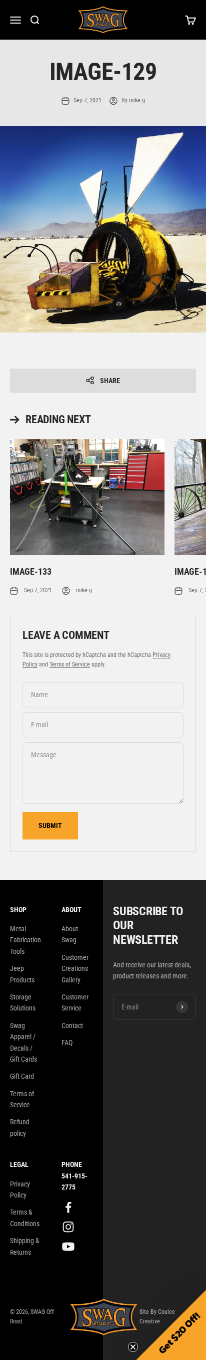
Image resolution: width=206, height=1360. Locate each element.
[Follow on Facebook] (68, 1207)
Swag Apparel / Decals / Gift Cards (23, 1042)
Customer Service (75, 1002)
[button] (171, 1325)
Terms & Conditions (25, 1217)
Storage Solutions (23, 1002)
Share (110, 381)
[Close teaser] (133, 1347)
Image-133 (30, 571)
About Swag (70, 934)
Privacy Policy (20, 1189)
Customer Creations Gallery (75, 968)
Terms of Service (70, 664)
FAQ (67, 1043)
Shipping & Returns (25, 1246)
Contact (72, 1026)
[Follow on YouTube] (68, 1246)
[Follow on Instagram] (68, 1227)
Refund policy (20, 1127)
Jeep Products (22, 973)
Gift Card (22, 1076)
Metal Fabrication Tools (25, 940)
